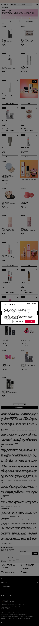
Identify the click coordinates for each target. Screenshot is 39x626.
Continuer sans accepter (31, 303)
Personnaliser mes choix (18, 321)
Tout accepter (30, 321)
